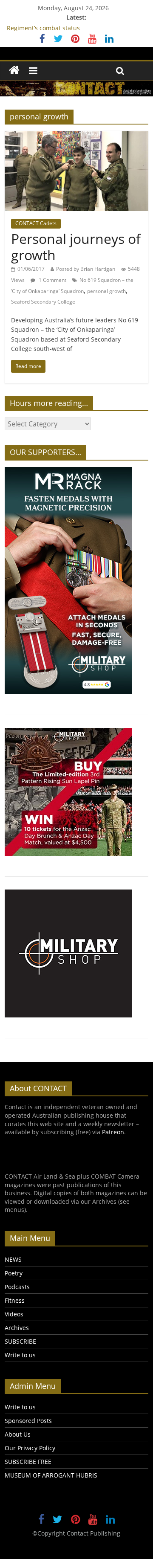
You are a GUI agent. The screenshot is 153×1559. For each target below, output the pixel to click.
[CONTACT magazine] (14, 70)
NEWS (13, 1259)
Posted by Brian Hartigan (85, 268)
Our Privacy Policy (30, 1448)
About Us (18, 1434)
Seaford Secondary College (43, 301)
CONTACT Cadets (36, 223)
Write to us (20, 1355)
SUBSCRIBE (20, 1341)
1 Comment (51, 280)
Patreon (113, 1132)
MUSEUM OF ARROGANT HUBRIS (51, 1475)
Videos (14, 1314)
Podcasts (17, 1287)
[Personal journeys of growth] (76, 136)
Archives (17, 1328)
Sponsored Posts (28, 1421)
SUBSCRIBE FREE (28, 1462)
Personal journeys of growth (76, 246)
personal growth (106, 291)
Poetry (14, 1273)
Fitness (15, 1300)
